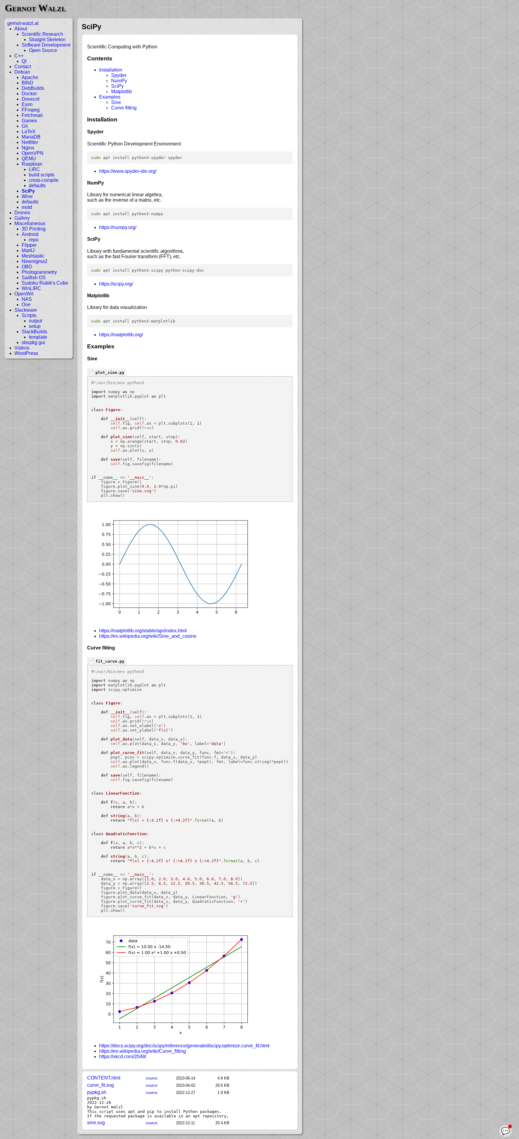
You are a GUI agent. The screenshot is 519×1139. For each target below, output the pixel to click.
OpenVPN (33, 153)
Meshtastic (33, 255)
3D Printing (34, 228)
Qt (24, 61)
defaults (37, 185)
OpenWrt (23, 293)
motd (27, 207)
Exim (27, 104)
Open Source (43, 50)
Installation (110, 69)
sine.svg (96, 1122)
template (38, 337)
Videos (21, 347)
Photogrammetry (39, 272)
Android (30, 234)
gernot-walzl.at (22, 23)
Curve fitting (124, 107)
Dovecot (30, 99)
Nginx (28, 147)
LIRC (34, 169)
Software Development (46, 44)
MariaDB (31, 136)
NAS (27, 299)
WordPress (26, 353)
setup (35, 326)
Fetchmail (32, 115)
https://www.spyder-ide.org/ (127, 171)
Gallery (22, 218)
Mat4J (28, 250)
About (20, 28)
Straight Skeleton (47, 39)
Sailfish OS (34, 277)
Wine (27, 196)
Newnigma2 (34, 261)
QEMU (29, 158)
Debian (22, 72)
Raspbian (32, 163)
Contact (22, 66)
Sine (116, 102)
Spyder (118, 75)
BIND (27, 82)
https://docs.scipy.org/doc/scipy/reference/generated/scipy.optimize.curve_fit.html (184, 1045)
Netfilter (30, 142)
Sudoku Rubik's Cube (45, 283)
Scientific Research (42, 34)
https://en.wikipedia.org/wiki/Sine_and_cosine (147, 636)
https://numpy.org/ (117, 227)
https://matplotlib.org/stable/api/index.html (143, 630)
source (151, 1078)
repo (33, 239)
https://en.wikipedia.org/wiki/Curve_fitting (142, 1051)
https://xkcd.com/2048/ (122, 1056)
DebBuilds (33, 88)
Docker (29, 93)
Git (25, 126)
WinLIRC (31, 288)
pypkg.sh (96, 1092)
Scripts (29, 315)
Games (29, 120)
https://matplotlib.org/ (121, 334)
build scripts (41, 174)
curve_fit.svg (100, 1085)
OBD (27, 266)
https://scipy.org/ (116, 283)
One (26, 304)
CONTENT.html (103, 1077)
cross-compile (44, 180)
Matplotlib (121, 91)
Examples (109, 96)
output (35, 320)
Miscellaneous (29, 223)
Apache (30, 77)
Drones (22, 212)
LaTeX (28, 131)
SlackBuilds (34, 331)
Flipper (29, 245)
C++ (18, 55)
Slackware (25, 310)
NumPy (119, 80)
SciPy (28, 191)
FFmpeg (31, 109)
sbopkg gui (33, 342)
